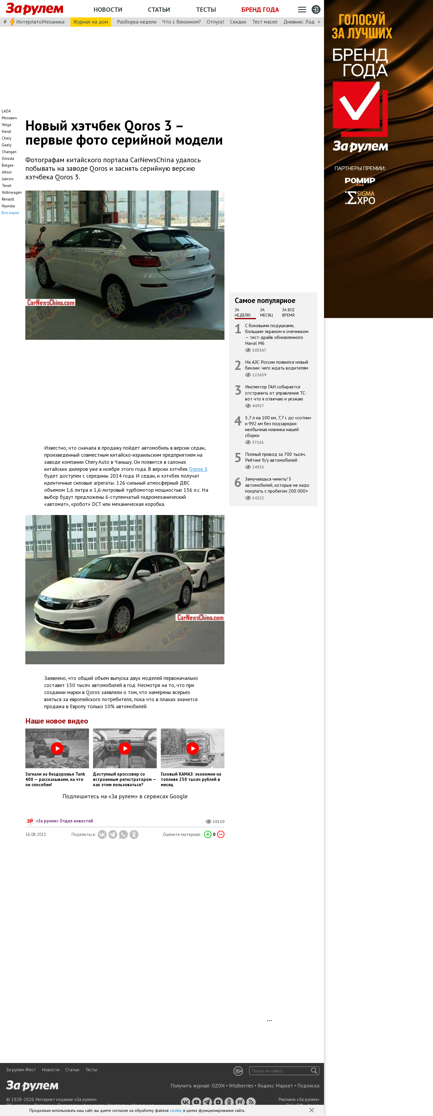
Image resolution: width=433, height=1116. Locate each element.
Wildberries (241, 1085)
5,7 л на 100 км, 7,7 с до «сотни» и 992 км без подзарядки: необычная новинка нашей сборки (278, 426)
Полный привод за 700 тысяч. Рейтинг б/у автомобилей (275, 457)
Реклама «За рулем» (298, 1099)
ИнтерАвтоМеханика (40, 21)
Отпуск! (215, 21)
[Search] (314, 1071)
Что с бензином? (181, 21)
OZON (218, 1085)
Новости (108, 9)
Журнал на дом (90, 21)
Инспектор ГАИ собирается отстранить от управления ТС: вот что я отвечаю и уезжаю (275, 392)
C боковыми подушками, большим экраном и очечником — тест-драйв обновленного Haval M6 (276, 334)
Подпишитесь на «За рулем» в (125, 796)
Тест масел (264, 21)
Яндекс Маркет (275, 1085)
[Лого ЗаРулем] (34, 9)
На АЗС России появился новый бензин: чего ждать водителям (276, 365)
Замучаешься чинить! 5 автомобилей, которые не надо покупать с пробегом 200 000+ (277, 485)
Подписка (308, 1085)
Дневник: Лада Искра (308, 21)
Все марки (10, 212)
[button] (312, 1111)
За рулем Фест (21, 1069)
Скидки (238, 21)
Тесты (206, 9)
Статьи (159, 9)
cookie (175, 1110)
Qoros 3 (198, 469)
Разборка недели (136, 21)
